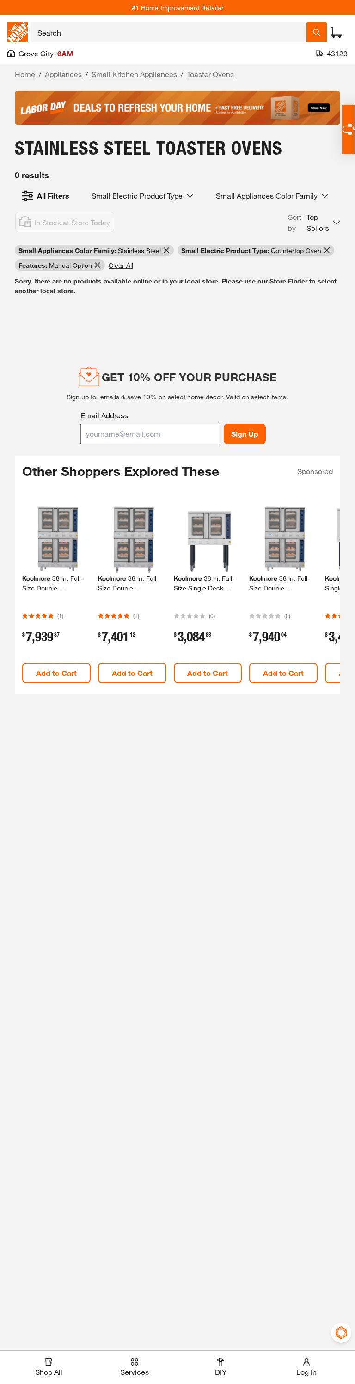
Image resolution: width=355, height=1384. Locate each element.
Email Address (104, 415)
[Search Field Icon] (316, 32)
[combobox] (169, 32)
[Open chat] (348, 129)
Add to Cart (56, 672)
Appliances (63, 74)
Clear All (121, 265)
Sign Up (244, 433)
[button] (314, 222)
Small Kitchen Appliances (134, 74)
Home (25, 74)
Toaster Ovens (210, 74)
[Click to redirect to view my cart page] (336, 32)
